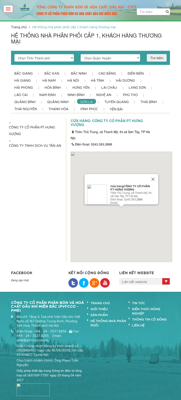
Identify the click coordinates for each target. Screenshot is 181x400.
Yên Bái (116, 109)
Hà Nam (49, 80)
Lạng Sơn (137, 87)
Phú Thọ (130, 95)
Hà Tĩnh (97, 80)
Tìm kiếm (156, 58)
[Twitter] (84, 283)
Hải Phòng (23, 87)
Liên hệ (138, 325)
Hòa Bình (53, 87)
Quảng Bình (25, 102)
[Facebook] (73, 283)
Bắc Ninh (79, 73)
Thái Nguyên (25, 109)
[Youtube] (105, 283)
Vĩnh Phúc (89, 109)
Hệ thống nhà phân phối (108, 323)
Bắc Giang (23, 73)
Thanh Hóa (58, 109)
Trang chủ (19, 27)
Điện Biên (136, 73)
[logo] (25, 7)
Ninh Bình (76, 95)
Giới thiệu (99, 309)
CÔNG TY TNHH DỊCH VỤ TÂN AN (35, 145)
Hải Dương (125, 80)
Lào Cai (21, 95)
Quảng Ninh (58, 102)
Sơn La (86, 102)
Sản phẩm (99, 315)
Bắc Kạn (51, 73)
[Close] (153, 179)
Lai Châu (109, 87)
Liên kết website (134, 282)
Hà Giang (22, 80)
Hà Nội (73, 80)
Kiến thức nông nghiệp (146, 311)
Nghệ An (103, 95)
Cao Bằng (107, 73)
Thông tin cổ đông (149, 319)
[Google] (94, 283)
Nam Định (47, 95)
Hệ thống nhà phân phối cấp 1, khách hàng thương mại (74, 27)
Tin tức (138, 303)
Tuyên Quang (116, 102)
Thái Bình (148, 102)
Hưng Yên (81, 87)
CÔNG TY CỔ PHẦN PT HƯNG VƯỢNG (32, 130)
